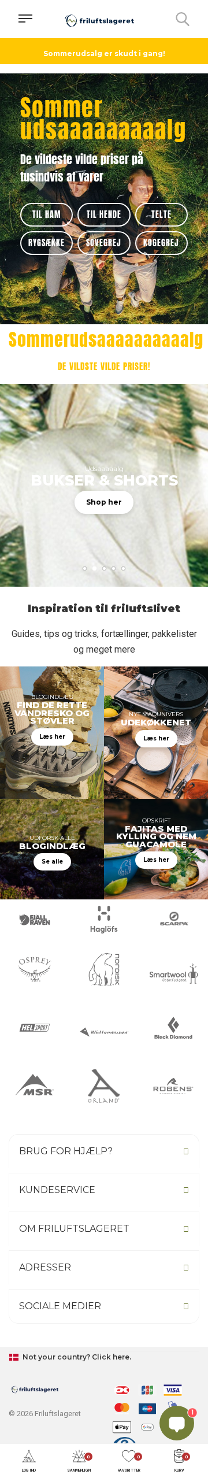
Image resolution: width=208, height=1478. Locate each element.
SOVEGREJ (103, 243)
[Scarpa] (173, 919)
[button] (29, 1461)
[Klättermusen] (104, 1032)
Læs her (52, 736)
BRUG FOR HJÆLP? (66, 1151)
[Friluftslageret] (99, 19)
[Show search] (182, 19)
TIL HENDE (104, 215)
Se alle (52, 861)
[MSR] (35, 1086)
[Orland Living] (104, 1086)
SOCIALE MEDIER (60, 1306)
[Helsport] (35, 1027)
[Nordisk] (104, 969)
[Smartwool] (173, 973)
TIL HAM (46, 215)
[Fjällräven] (35, 919)
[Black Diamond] (173, 1027)
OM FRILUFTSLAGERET (74, 1228)
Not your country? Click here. (76, 1357)
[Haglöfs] (104, 919)
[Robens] (173, 1086)
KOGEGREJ (161, 243)
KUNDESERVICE (57, 1189)
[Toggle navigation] (25, 19)
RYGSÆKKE (46, 243)
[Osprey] (35, 969)
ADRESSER (45, 1267)
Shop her (104, 502)
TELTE (161, 215)
